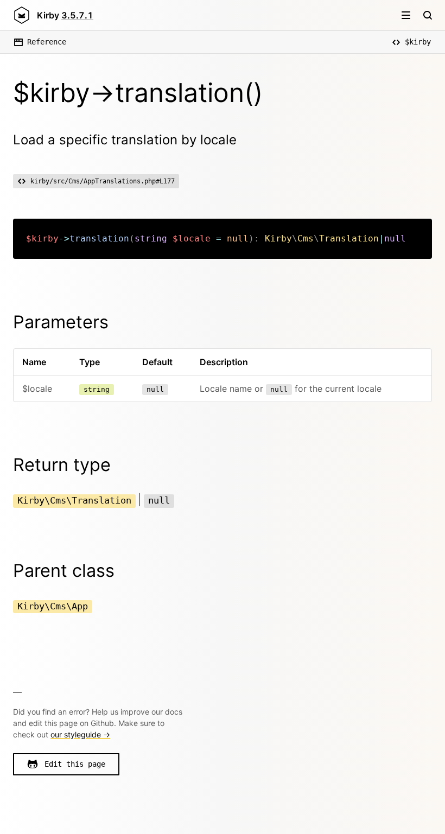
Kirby (65, 15)
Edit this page (74, 764)
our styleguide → (80, 734)
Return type (62, 464)
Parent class (64, 570)
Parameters (61, 322)
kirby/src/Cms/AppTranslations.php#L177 (102, 181)
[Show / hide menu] (406, 15)
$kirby (418, 41)
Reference (46, 41)
